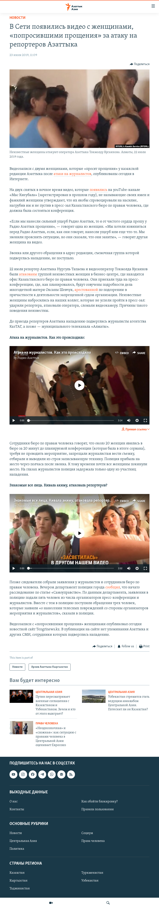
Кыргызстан (19, 880)
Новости (17, 18)
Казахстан (17, 873)
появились (99, 190)
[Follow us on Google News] (61, 774)
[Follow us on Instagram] (23, 774)
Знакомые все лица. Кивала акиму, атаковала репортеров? (64, 501)
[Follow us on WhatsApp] (52, 774)
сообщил (112, 587)
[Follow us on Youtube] (13, 774)
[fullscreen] (145, 420)
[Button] (140, 64)
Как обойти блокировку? (99, 801)
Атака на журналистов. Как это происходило (52, 353)
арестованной (87, 290)
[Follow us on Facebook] (33, 774)
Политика (17, 849)
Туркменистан (92, 873)
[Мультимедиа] (51, 903)
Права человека (47, 723)
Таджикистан (20, 888)
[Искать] (108, 903)
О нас (14, 801)
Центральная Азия (49, 692)
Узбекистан (90, 880)
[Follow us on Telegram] (42, 774)
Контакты (17, 809)
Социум (87, 833)
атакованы (28, 274)
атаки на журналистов (72, 174)
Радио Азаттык (28, 358)
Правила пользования (97, 809)
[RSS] (71, 774)
